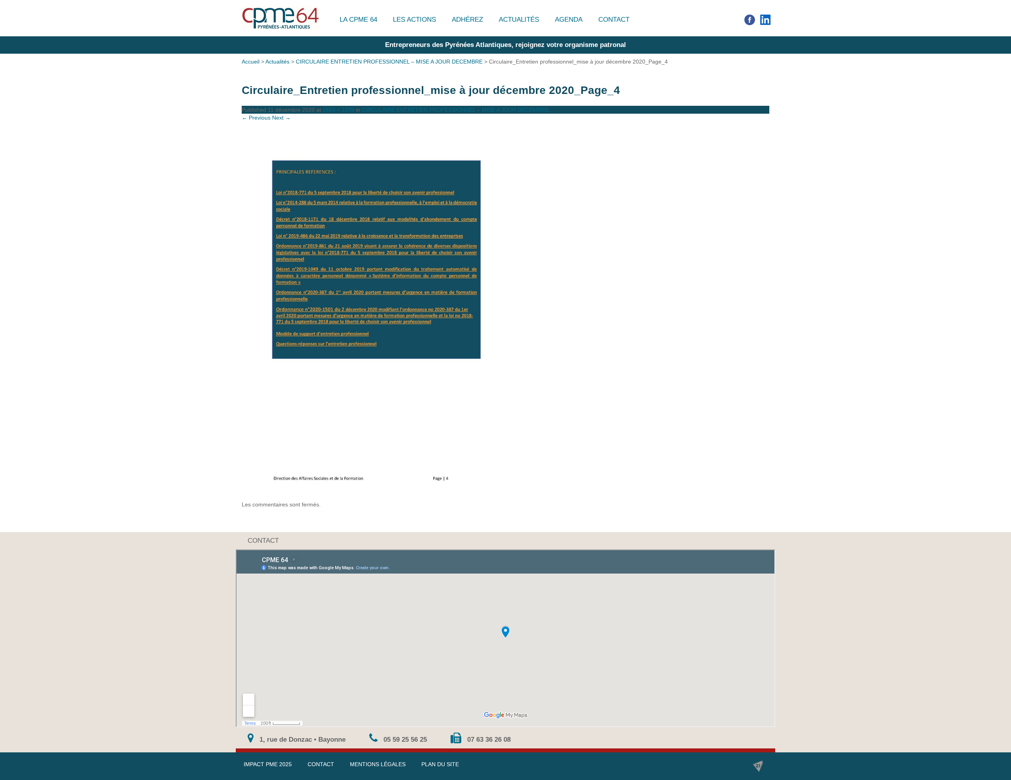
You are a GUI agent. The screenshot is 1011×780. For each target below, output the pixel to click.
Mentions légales (378, 764)
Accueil (250, 61)
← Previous (256, 117)
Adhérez (467, 19)
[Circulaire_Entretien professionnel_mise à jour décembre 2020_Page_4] (505, 311)
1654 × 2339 (338, 110)
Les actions (414, 19)
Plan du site (440, 764)
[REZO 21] (757, 766)
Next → (281, 117)
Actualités (519, 19)
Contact (614, 19)
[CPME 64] (281, 18)
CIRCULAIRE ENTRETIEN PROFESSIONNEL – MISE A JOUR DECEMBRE (389, 61)
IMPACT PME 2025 (268, 764)
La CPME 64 (358, 19)
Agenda (569, 19)
